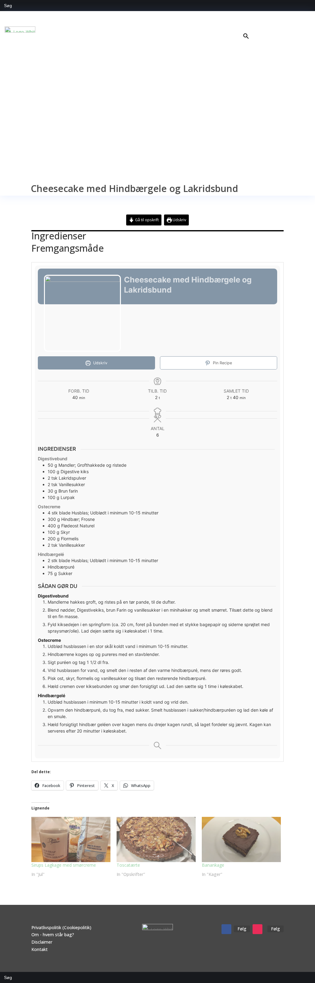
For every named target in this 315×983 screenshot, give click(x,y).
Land (296, 27)
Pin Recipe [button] (222, 363)
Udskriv (179, 219)
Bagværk (276, 27)
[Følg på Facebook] (226, 929)
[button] (246, 37)
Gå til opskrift (146, 219)
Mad (250, 27)
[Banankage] (241, 839)
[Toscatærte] (156, 839)
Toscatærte (128, 865)
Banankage (213, 865)
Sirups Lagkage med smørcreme (63, 865)
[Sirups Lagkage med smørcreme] (70, 839)
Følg (241, 929)
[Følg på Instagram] (257, 929)
